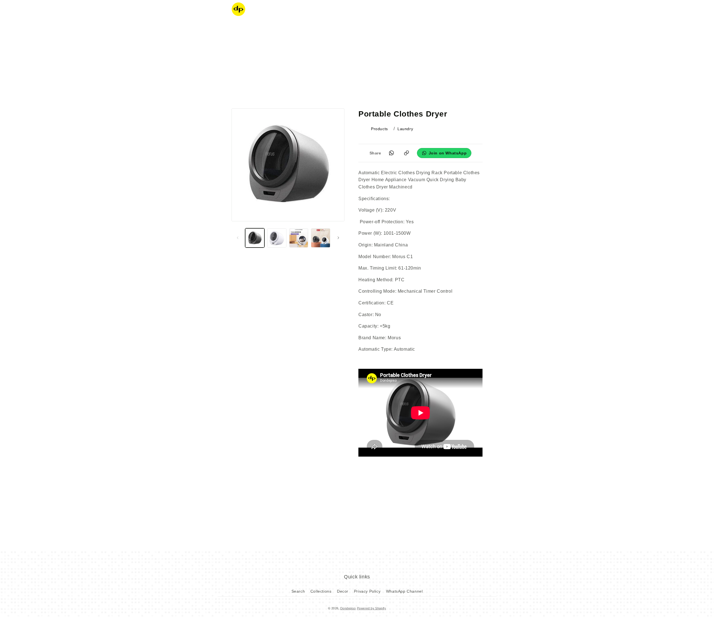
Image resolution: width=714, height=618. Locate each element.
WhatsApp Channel (404, 591)
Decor (342, 591)
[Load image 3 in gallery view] (298, 238)
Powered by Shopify (371, 608)
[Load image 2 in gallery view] (276, 238)
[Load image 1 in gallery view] (254, 238)
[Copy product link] (406, 153)
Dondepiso (348, 608)
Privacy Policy (367, 591)
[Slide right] (338, 238)
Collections (321, 591)
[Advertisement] (357, 63)
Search (298, 591)
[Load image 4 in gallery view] (320, 238)
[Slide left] (237, 238)
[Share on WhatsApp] (391, 153)
